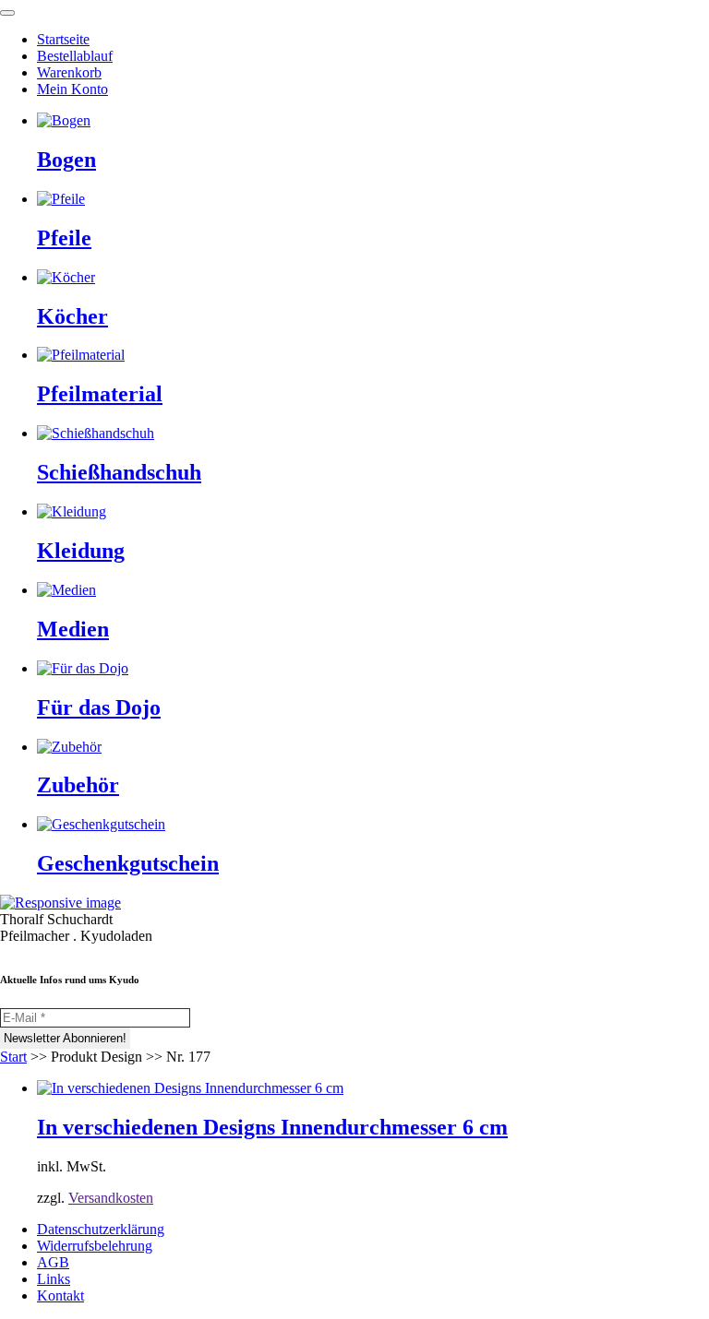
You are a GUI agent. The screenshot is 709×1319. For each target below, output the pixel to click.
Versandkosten (110, 1198)
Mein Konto (72, 89)
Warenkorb (69, 72)
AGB (53, 1262)
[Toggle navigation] (7, 13)
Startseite (63, 39)
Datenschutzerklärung (100, 1229)
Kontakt (60, 1295)
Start (13, 1056)
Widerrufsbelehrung (94, 1246)
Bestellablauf (75, 56)
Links (53, 1279)
